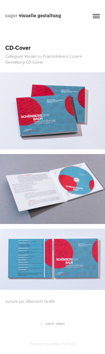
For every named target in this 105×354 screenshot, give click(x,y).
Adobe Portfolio (62, 343)
